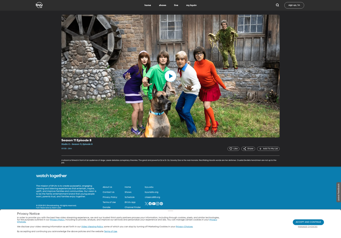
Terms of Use (109, 202)
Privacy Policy (110, 197)
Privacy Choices (184, 227)
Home (128, 187)
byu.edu (149, 187)
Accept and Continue (308, 222)
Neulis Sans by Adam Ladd (50, 208)
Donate (106, 207)
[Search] (277, 5)
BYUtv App (130, 202)
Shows (128, 192)
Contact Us (108, 192)
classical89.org (152, 197)
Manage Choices (307, 227)
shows (162, 5)
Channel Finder (133, 207)
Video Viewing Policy (92, 227)
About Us (107, 187)
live (176, 5)
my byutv (191, 5)
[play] (170, 76)
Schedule (130, 197)
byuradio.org (151, 192)
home (148, 5)
